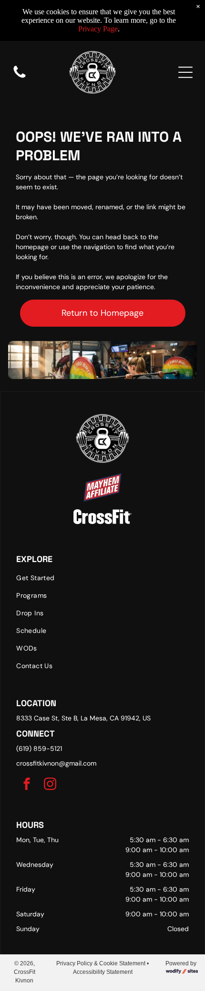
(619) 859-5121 (39, 748)
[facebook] (26, 785)
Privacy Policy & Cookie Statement (100, 963)
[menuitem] (102, 578)
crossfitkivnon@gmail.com (56, 763)
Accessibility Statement (103, 972)
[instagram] (50, 785)
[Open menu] (185, 72)
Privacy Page (98, 29)
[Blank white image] (19, 77)
